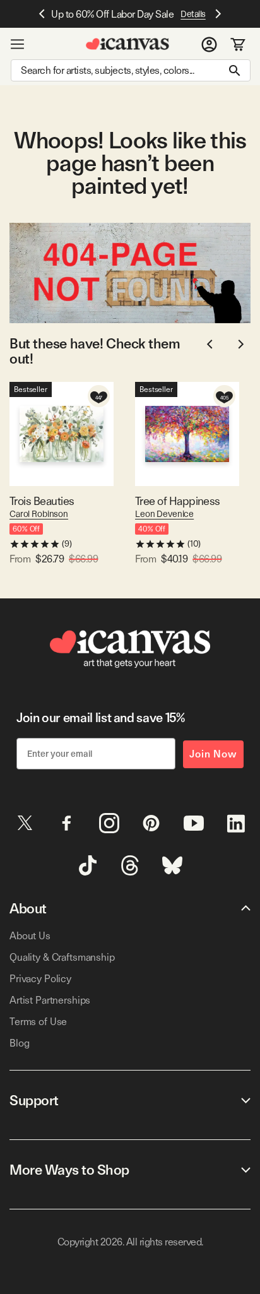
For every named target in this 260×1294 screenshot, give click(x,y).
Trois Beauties (41, 501)
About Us (29, 936)
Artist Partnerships (49, 1000)
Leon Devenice (164, 514)
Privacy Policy (40, 979)
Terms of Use (38, 1022)
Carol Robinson (38, 514)
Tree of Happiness (177, 501)
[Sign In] (209, 44)
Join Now (213, 754)
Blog (19, 1043)
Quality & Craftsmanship (62, 957)
